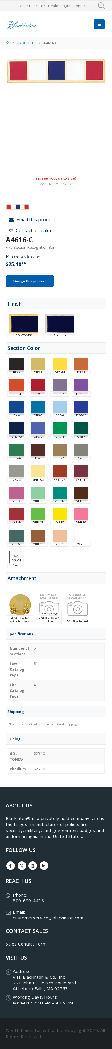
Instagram (32, 865)
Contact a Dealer (33, 230)
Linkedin (44, 865)
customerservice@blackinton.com (48, 918)
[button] (101, 6)
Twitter (22, 865)
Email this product (35, 219)
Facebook (10, 865)
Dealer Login (59, 5)
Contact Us (82, 5)
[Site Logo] (21, 24)
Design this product (29, 281)
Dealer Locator (32, 5)
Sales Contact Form (26, 944)
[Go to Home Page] (7, 43)
